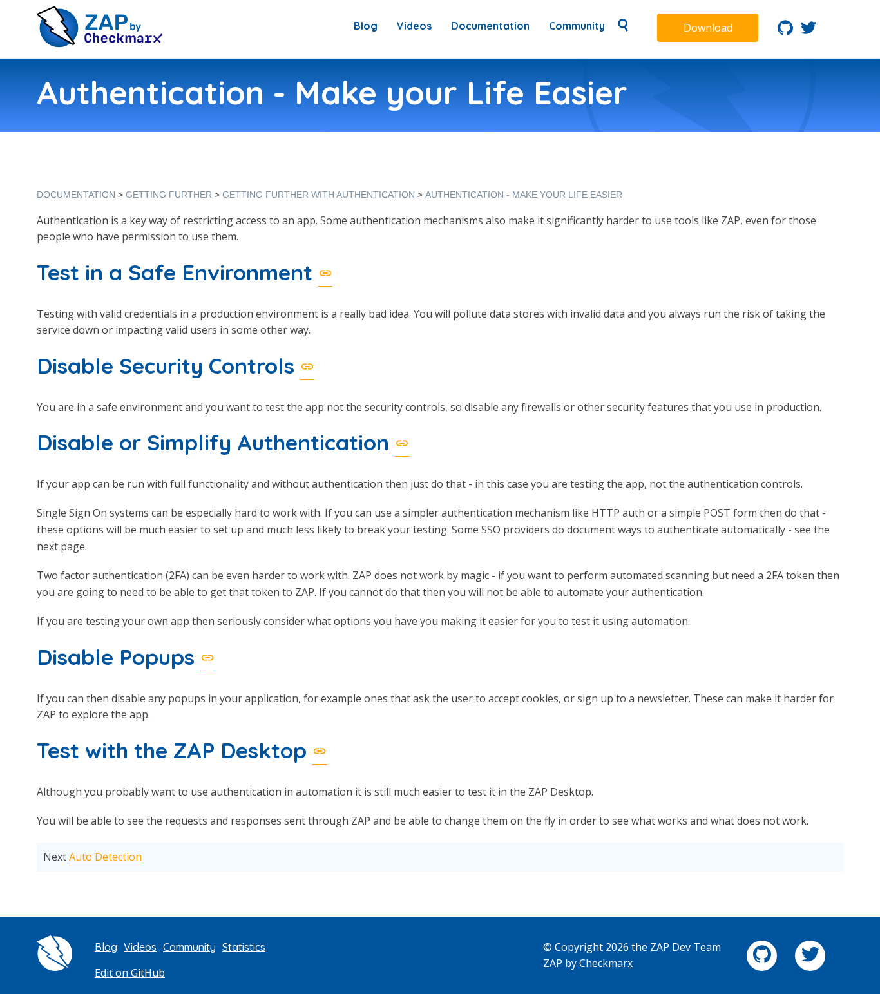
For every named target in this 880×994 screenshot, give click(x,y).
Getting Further (169, 194)
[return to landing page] (100, 43)
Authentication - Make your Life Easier (523, 194)
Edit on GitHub (130, 973)
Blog (366, 25)
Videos (414, 25)
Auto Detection (105, 857)
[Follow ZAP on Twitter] (808, 31)
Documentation (490, 25)
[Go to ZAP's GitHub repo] (785, 31)
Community (577, 25)
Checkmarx (606, 963)
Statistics (243, 947)
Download (708, 28)
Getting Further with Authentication (318, 194)
